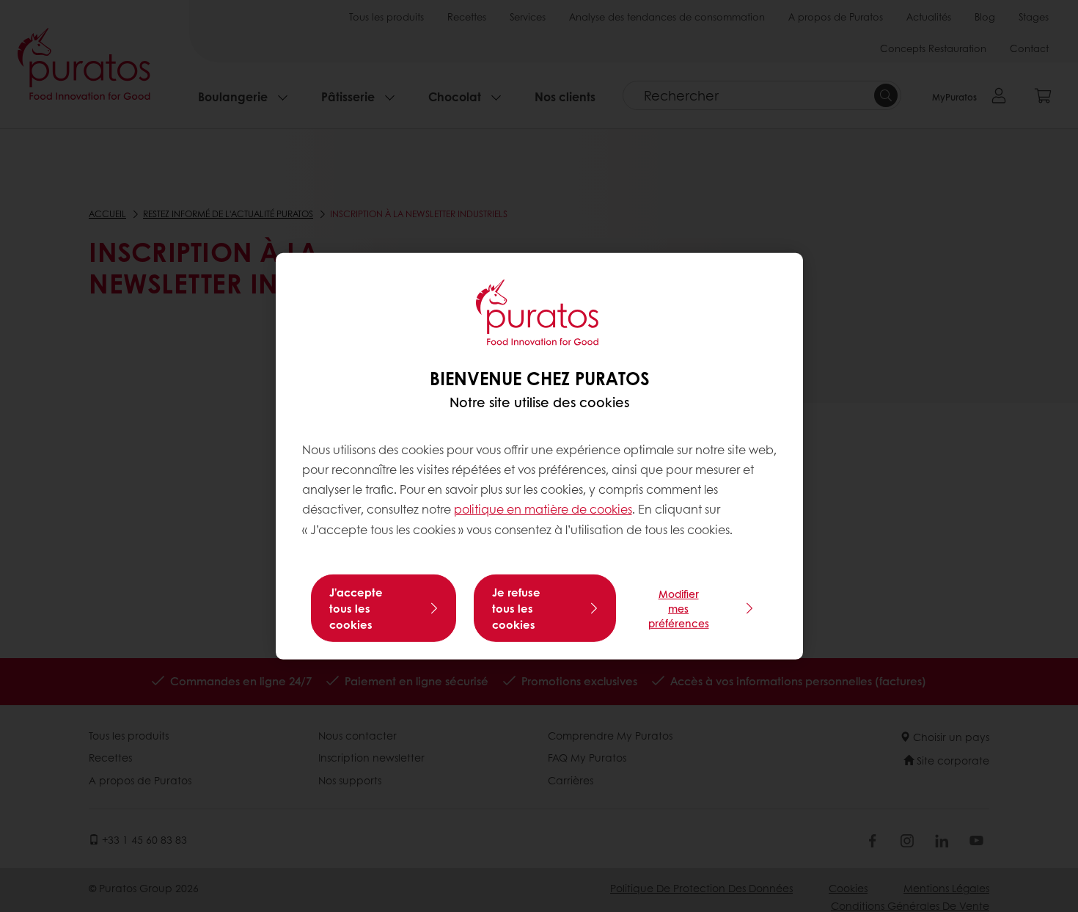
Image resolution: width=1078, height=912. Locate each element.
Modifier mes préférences (678, 608)
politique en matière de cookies (543, 508)
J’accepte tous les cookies (356, 608)
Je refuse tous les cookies (516, 608)
